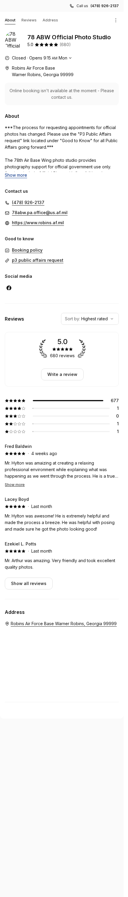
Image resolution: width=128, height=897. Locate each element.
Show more (15, 484)
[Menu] (116, 20)
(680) (65, 44)
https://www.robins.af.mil (38, 222)
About (10, 20)
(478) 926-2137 (104, 6)
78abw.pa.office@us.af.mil (40, 212)
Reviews (29, 20)
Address (50, 20)
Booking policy (27, 250)
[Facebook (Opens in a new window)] (9, 288)
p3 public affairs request (37, 260)
